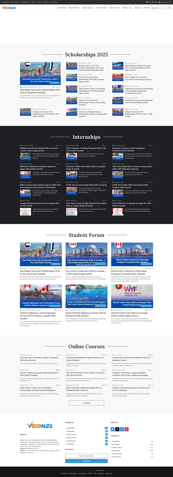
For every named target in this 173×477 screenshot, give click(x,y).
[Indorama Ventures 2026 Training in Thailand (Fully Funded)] (117, 156)
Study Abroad (70, 441)
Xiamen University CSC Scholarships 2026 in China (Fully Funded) (92, 102)
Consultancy (70, 444)
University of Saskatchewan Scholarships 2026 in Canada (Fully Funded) (93, 114)
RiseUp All (6, 2)
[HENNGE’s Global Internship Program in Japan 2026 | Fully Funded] (25, 175)
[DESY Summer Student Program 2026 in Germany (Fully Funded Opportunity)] (117, 66)
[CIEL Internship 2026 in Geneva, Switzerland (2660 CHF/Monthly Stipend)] (117, 175)
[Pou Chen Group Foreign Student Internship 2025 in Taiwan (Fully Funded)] (71, 211)
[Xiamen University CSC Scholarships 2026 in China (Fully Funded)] (71, 100)
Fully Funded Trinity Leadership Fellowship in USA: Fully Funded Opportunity (92, 91)
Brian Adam (25, 87)
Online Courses (87, 8)
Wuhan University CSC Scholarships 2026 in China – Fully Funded (138, 114)
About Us (46, 2)
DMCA (34, 2)
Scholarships (61, 8)
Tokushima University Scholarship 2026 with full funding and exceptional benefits (139, 91)
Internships (75, 8)
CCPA (39, 2)
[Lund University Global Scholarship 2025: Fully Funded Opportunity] (71, 77)
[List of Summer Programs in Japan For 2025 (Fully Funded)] (117, 211)
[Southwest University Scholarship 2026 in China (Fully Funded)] (117, 100)
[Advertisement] (86, 27)
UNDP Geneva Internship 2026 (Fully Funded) (86, 185)
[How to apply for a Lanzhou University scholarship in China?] (117, 77)
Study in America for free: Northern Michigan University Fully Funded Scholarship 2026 (91, 68)
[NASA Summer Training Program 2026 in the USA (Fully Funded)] (71, 156)
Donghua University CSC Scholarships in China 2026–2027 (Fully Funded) (46, 114)
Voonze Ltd (100, 470)
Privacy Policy (15, 2)
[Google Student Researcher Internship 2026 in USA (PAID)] (25, 211)
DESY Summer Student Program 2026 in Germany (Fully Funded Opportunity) (138, 68)
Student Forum (101, 8)
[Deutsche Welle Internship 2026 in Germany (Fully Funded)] (71, 175)
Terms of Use (26, 2)
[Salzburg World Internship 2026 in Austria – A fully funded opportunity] (25, 156)
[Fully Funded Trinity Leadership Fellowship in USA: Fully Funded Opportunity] (71, 89)
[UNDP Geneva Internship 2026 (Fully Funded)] (71, 191)
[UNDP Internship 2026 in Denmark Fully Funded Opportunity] (117, 193)
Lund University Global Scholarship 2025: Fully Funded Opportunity (91, 79)
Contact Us (54, 2)
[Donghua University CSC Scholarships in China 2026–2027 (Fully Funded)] (25, 112)
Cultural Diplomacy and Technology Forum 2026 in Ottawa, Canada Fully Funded (38, 316)
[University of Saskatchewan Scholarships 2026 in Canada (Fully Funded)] (71, 112)
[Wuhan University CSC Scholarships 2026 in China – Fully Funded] (117, 112)
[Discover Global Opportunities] (10, 7)
